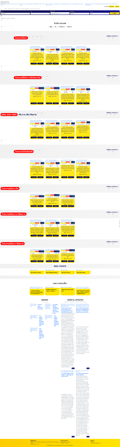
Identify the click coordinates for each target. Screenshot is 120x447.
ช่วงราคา (91, 11)
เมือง (31, 11)
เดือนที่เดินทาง (72, 11)
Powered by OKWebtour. (68, 445)
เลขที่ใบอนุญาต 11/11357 (35, 444)
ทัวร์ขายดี (28, 8)
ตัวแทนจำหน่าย (33, 8)
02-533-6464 (106, 6)
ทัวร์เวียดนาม (22, 8)
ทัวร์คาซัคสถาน (17, 8)
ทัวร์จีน (12, 8)
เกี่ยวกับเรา (38, 8)
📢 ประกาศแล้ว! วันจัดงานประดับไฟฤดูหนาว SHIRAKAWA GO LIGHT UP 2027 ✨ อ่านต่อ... (32, 4)
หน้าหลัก (5, 8)
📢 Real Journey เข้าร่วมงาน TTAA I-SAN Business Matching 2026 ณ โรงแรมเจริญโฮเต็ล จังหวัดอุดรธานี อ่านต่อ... (101, 4)
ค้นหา (115, 13)
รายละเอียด (34, 63)
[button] (58, 67)
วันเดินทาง (40, 63)
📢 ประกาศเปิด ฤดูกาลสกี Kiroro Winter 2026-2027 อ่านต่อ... (9, 4)
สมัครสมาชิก (112, 6)
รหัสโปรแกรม (52, 11)
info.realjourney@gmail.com (96, 443)
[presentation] (59, 66)
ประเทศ (2, 11)
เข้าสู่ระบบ (117, 6)
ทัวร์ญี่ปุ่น (9, 8)
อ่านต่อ (73, 368)
